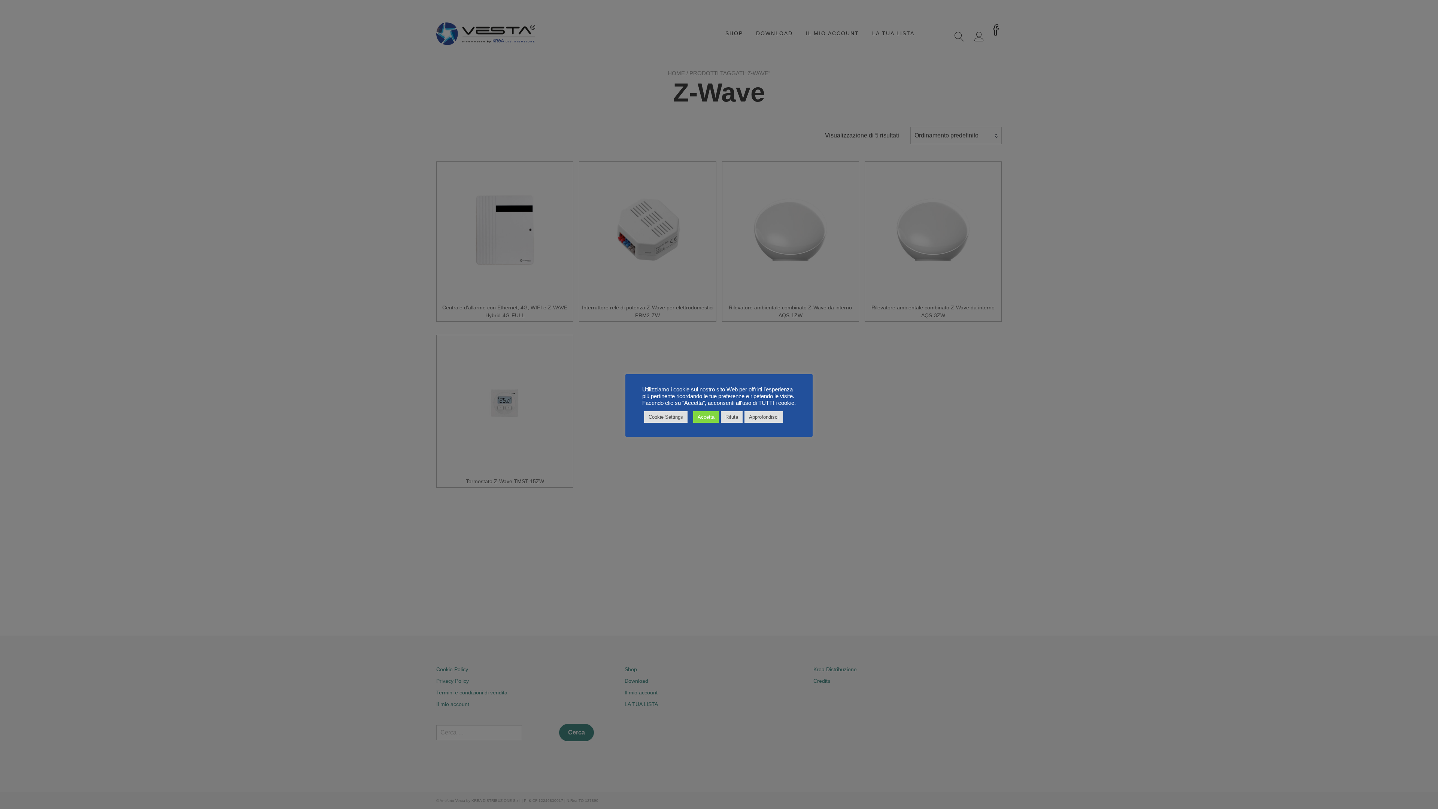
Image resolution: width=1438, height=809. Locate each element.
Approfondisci (764, 417)
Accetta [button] (706, 417)
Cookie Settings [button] (666, 417)
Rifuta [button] (731, 417)
